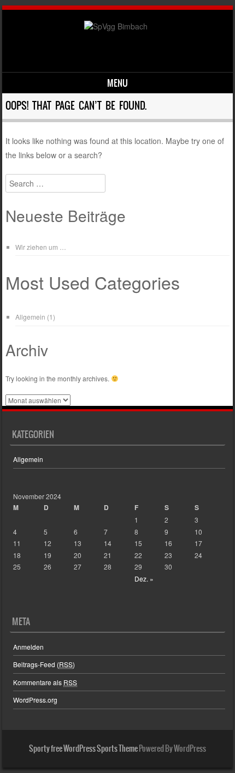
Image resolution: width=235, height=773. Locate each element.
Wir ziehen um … (40, 246)
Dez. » (144, 578)
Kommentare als (45, 682)
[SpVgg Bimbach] (116, 26)
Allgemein (30, 316)
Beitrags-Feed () (44, 664)
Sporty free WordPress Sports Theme (83, 748)
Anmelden (28, 646)
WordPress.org (35, 699)
